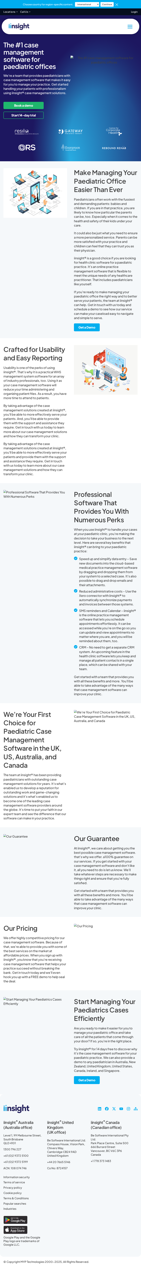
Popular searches (14, 1203)
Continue (107, 4)
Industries (9, 1208)
